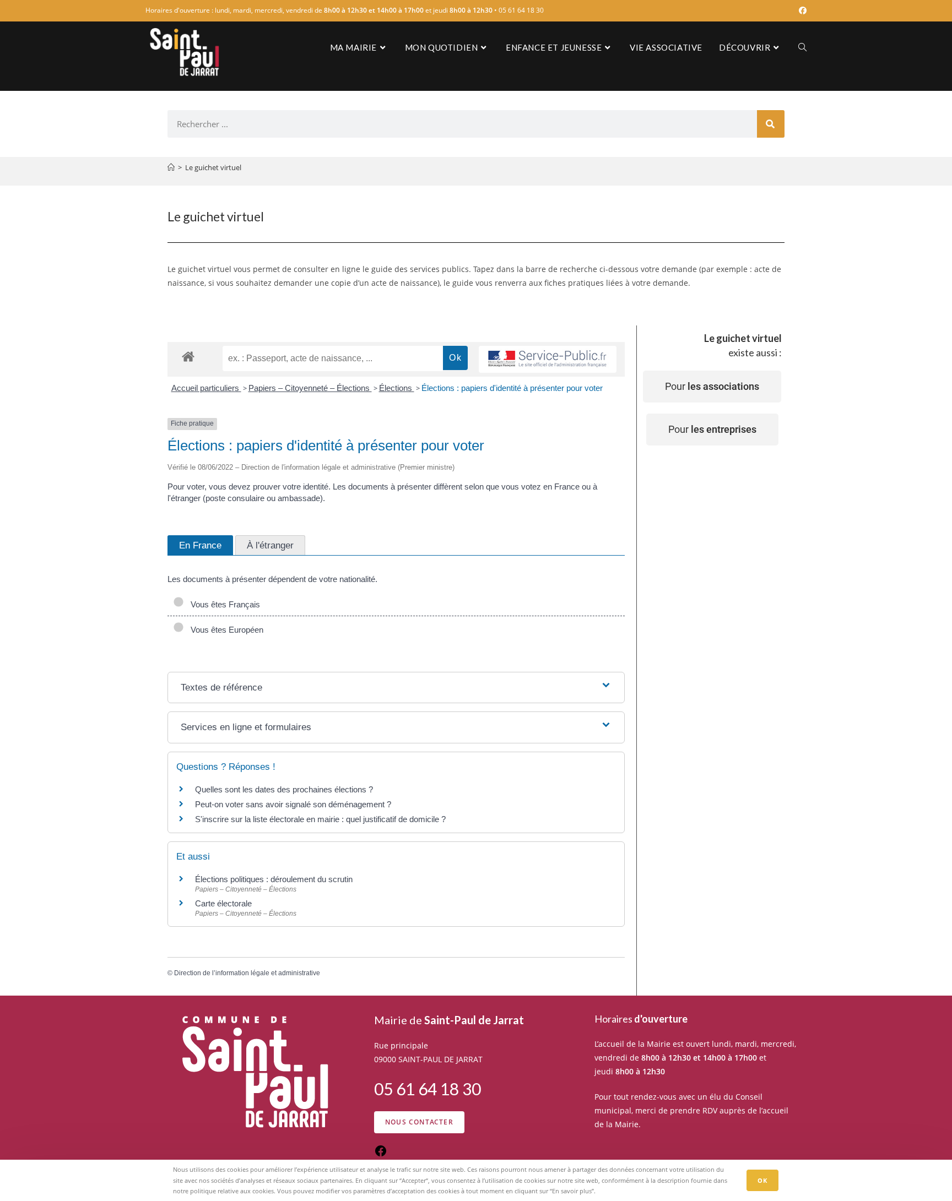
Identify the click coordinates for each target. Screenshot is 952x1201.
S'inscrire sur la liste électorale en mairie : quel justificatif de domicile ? (320, 819)
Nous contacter (419, 1122)
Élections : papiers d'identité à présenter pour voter (512, 388)
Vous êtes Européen (224, 629)
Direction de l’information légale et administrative (247, 973)
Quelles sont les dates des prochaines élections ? (284, 789)
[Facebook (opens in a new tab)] (801, 10)
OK (762, 1180)
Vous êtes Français (223, 604)
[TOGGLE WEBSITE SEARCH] (802, 47)
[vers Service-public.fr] (547, 359)
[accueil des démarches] (188, 356)
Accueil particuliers (206, 388)
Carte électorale (223, 903)
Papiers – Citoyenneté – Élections (310, 388)
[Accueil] (171, 167)
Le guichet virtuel (213, 167)
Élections (396, 388)
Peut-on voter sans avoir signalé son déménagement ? (293, 804)
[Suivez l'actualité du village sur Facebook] (380, 1154)
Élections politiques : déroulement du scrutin (274, 879)
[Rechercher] (771, 124)
